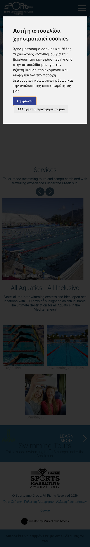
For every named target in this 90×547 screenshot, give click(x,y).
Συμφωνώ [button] (25, 101)
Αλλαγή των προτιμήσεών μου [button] (41, 109)
